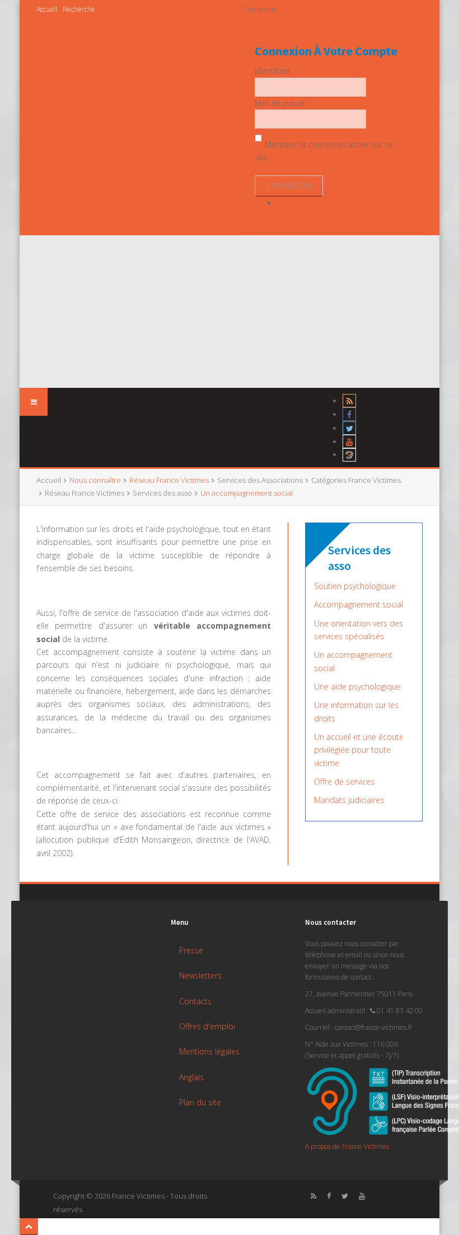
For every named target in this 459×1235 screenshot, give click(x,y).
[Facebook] (349, 414)
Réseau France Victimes (84, 493)
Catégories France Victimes (356, 480)
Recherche (79, 9)
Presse (191, 950)
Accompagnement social (358, 604)
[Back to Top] (29, 1226)
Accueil (46, 9)
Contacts (195, 1001)
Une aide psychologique (357, 686)
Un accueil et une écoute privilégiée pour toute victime (359, 750)
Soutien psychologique (355, 586)
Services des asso (162, 493)
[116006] (349, 454)
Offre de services (344, 781)
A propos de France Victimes (347, 1146)
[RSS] (349, 401)
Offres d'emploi (207, 1026)
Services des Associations (260, 480)
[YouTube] (349, 441)
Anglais (191, 1077)
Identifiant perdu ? (310, 203)
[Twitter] (349, 428)
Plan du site (200, 1102)
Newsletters (200, 975)
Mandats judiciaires (349, 800)
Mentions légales (209, 1051)
